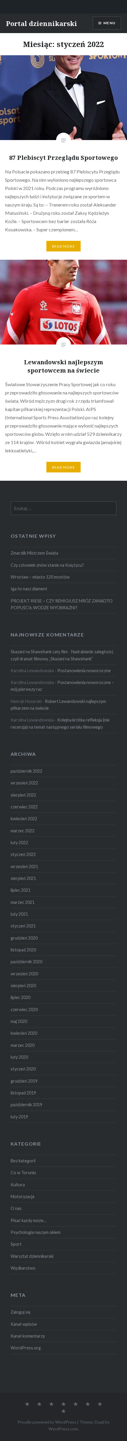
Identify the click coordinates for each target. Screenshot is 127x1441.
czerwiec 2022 (24, 806)
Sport (16, 1244)
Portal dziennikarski (41, 23)
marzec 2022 (23, 830)
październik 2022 (26, 771)
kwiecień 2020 (24, 1033)
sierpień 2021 (23, 878)
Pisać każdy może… (28, 1220)
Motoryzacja (22, 1196)
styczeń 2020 (23, 1068)
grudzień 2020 (24, 937)
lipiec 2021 (20, 890)
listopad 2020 (23, 949)
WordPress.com (63, 1428)
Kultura (18, 1184)
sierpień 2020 (23, 985)
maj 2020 (19, 1021)
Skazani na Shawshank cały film (39, 651)
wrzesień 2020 (24, 973)
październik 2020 (26, 961)
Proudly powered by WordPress (46, 1421)
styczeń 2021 (23, 925)
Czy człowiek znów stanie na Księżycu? (47, 565)
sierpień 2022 (23, 794)
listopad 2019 (23, 1092)
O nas (16, 1208)
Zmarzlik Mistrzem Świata (34, 552)
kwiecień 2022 (24, 818)
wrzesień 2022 (24, 782)
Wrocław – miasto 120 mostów (40, 576)
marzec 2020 (23, 1045)
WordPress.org (26, 1347)
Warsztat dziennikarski (32, 1256)
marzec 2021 (23, 902)
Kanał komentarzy (28, 1335)
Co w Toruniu (23, 1172)
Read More (63, 246)
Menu (109, 23)
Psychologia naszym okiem (36, 1232)
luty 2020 (19, 1057)
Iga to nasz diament (29, 588)
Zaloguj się (21, 1312)
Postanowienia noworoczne (84, 670)
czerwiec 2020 (24, 1009)
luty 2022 (19, 842)
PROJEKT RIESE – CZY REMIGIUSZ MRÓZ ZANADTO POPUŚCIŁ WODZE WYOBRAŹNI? (62, 604)
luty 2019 (19, 1116)
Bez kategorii (23, 1160)
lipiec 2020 (20, 997)
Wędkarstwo (23, 1268)
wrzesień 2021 (24, 866)
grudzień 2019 (24, 1080)
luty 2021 (19, 914)
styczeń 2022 (23, 854)
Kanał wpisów (24, 1324)
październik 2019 (26, 1104)
